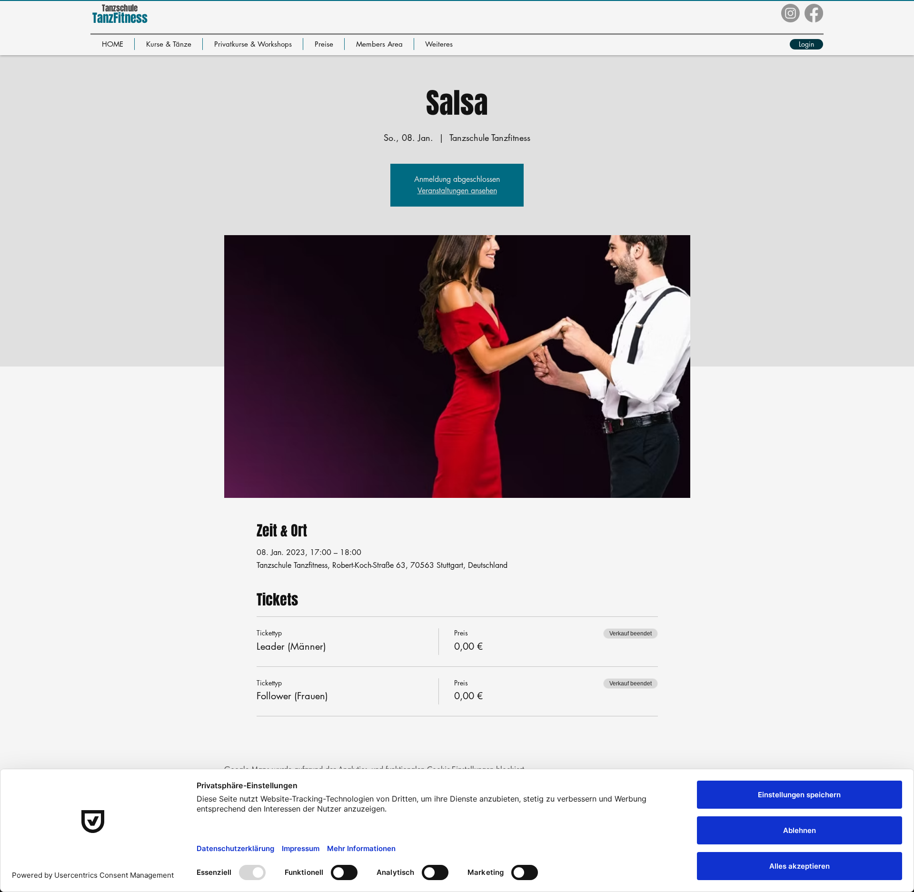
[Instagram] (790, 13)
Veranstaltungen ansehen (457, 191)
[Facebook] (814, 13)
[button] (168, 44)
